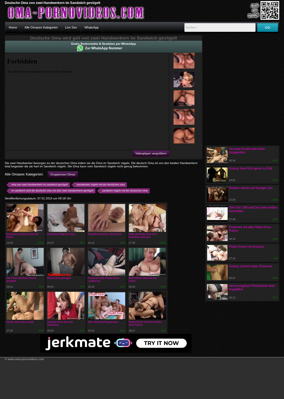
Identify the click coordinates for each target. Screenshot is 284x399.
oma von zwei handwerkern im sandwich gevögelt (39, 184)
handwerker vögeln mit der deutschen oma (101, 184)
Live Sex (71, 27)
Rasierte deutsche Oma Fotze (104, 234)
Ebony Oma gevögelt (59, 278)
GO (267, 27)
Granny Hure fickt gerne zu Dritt (250, 168)
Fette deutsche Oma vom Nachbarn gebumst (143, 236)
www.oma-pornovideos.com (26, 359)
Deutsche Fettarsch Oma (61, 234)
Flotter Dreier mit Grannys (246, 246)
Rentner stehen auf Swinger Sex (251, 188)
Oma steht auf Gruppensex (103, 322)
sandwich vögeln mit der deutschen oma (125, 190)
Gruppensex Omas (62, 174)
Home (13, 27)
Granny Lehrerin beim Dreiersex (251, 266)
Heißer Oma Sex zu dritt (19, 322)
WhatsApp (91, 27)
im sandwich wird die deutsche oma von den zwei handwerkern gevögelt (52, 190)
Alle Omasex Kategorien (41, 27)
